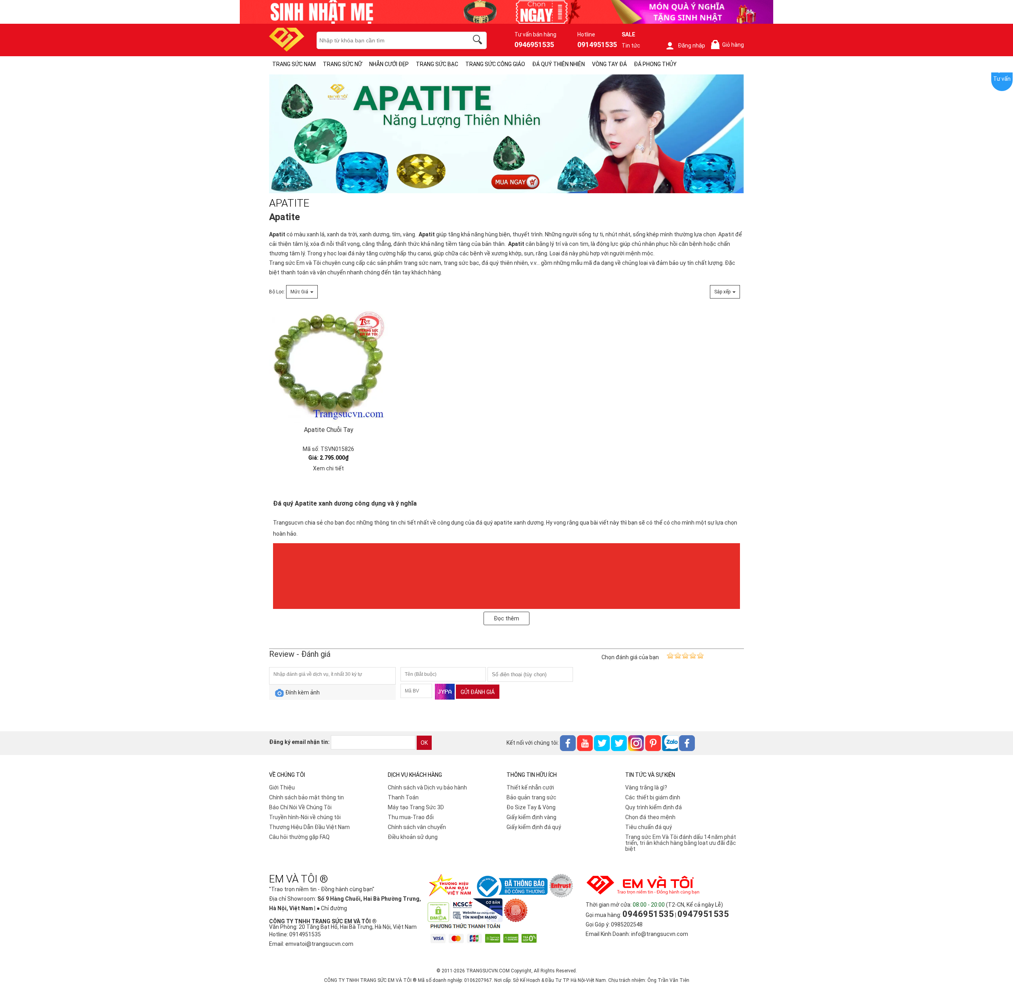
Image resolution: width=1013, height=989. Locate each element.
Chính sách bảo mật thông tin (306, 797)
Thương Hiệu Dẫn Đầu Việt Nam (309, 827)
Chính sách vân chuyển (417, 827)
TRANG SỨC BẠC (437, 64)
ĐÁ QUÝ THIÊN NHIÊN (558, 64)
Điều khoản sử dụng (413, 837)
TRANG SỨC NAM (294, 64)
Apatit (277, 234)
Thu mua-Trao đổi (411, 817)
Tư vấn (1002, 79)
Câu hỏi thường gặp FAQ (299, 837)
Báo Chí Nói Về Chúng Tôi (300, 807)
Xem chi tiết (328, 468)
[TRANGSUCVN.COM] (286, 49)
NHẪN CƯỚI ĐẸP (389, 64)
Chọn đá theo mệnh (650, 817)
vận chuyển (331, 272)
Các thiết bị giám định (652, 797)
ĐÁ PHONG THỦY (655, 64)
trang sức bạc (461, 263)
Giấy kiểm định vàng (531, 817)
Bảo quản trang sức (531, 797)
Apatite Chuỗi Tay (328, 430)
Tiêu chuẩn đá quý (648, 827)
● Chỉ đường (332, 908)
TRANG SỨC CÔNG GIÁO (495, 64)
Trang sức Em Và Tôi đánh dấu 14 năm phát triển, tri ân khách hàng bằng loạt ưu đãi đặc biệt (680, 843)
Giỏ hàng (729, 45)
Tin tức (631, 45)
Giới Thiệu (282, 787)
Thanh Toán (403, 797)
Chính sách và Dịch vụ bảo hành (427, 787)
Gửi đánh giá (478, 692)
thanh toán (295, 272)
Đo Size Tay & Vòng (531, 807)
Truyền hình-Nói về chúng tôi (305, 817)
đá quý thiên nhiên (505, 263)
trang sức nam (422, 263)
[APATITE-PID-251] (506, 134)
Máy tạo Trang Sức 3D (416, 807)
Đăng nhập (691, 45)
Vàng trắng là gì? (646, 787)
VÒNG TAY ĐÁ (609, 64)
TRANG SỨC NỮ (342, 64)
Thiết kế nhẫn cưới (530, 787)
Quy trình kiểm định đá (653, 807)
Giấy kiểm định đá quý (533, 827)
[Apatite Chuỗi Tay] (328, 363)
